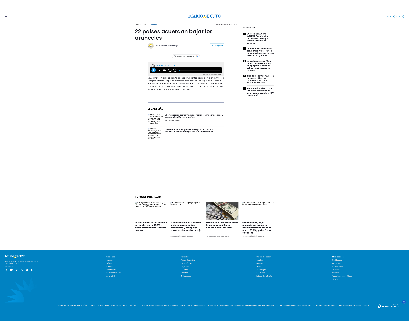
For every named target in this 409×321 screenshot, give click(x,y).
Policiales (185, 257)
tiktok (16, 269)
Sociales (259, 263)
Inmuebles (336, 263)
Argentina (185, 266)
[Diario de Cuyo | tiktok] (402, 16)
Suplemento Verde (113, 273)
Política (109, 263)
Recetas (184, 273)
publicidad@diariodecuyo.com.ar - (207, 305)
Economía (153, 25)
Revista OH (110, 276)
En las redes (186, 276)
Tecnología (261, 269)
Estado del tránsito (264, 276)
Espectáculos (186, 263)
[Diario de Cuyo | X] (398, 16)
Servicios (335, 273)
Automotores (337, 266)
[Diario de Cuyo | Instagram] (393, 16)
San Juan (109, 260)
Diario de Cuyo (140, 25)
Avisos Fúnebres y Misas (342, 276)
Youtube (26, 269)
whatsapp (32, 269)
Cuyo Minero (111, 269)
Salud (258, 266)
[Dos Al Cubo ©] (388, 308)
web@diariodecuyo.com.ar (156, 305)
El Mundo (184, 269)
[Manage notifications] (404, 302)
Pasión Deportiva (188, 260)
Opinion (259, 260)
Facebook (6, 269)
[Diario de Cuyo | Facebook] (389, 16)
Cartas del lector (263, 257)
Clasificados (337, 260)
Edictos (335, 279)
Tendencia (260, 273)
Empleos (335, 269)
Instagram (11, 269)
